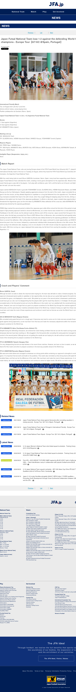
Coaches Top (29, 597)
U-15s (1, 528)
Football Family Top (5, 613)
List (41, 33)
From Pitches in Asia (60, 603)
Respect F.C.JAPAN (5, 622)
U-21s (1, 520)
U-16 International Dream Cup (62, 531)
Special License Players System (7, 599)
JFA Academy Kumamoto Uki (7, 606)
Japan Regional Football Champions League (36, 527)
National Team (18, 12)
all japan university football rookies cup (35, 541)
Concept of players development (8, 588)
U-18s (1, 523)
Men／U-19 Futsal (4, 544)
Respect (2, 615)
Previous (30, 33)
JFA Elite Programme (5, 592)
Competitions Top (31, 513)
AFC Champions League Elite (33, 522)
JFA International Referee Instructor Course (65, 606)
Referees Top (29, 587)
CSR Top (57, 587)
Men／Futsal (3, 543)
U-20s (1, 534)
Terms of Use (39, 671)
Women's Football (59, 613)
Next (51, 33)
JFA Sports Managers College (62, 596)
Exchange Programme (31, 592)
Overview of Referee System (33, 588)
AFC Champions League (32, 520)
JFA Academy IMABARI (5, 609)
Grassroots (3, 616)
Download (28, 607)
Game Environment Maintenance (8, 601)
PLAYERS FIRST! (4, 610)
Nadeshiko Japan (4, 532)
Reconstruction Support (60, 588)
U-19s (1, 522)
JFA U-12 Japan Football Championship (64, 549)
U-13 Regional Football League (62, 540)
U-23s (1, 519)
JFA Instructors (30, 603)
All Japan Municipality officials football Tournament (38, 531)
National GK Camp (4, 593)
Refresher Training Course (32, 605)
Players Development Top (6, 587)
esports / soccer (4, 556)
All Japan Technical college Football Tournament (37, 553)
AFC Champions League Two (33, 523)
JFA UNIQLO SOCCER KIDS (7, 619)
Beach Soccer (3, 552)
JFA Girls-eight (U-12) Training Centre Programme (12, 596)
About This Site (27, 671)
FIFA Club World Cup (31, 560)
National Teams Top (5, 513)
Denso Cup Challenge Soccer (33, 542)
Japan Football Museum (60, 597)
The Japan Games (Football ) (62, 530)
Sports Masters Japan (31, 534)
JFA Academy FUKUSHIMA (6, 604)
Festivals (2, 618)
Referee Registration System (33, 590)
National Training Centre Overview (8, 590)
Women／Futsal (4, 548)
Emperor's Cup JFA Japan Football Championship (38, 519)
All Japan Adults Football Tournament (35, 530)
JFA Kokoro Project (59, 590)
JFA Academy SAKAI (5, 607)
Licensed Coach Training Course (34, 600)
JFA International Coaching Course (63, 604)
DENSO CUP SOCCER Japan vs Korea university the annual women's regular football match (39, 551)
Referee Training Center (32, 593)
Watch (33, 12)
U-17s (1, 525)
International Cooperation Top (63, 600)
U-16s (1, 527)
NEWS (56, 18)
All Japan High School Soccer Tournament (65, 522)
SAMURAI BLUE (4, 517)
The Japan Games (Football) (33, 525)
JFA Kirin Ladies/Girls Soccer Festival (9, 621)
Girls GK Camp (3, 595)
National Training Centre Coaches (8, 598)
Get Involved (58, 12)
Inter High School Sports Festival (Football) (65, 524)
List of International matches (33, 515)
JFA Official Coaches (31, 599)
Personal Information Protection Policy (58, 671)
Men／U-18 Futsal (4, 546)
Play (45, 12)
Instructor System (30, 602)
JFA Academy (3, 603)
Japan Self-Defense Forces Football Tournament (37, 533)
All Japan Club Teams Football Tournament (36, 528)
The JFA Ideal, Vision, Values (56, 658)
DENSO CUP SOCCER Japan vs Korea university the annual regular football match (39, 544)
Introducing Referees (31, 595)
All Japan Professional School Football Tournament (38, 558)
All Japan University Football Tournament (36, 536)
